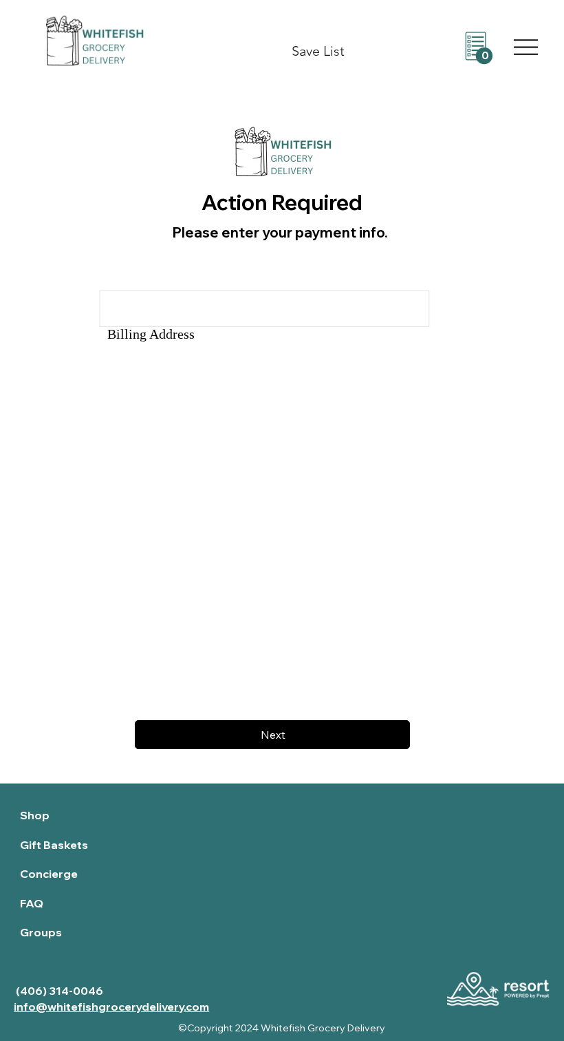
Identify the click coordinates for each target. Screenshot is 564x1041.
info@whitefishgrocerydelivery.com (111, 1006)
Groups (41, 932)
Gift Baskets (54, 845)
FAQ (31, 903)
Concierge (49, 874)
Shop (35, 815)
